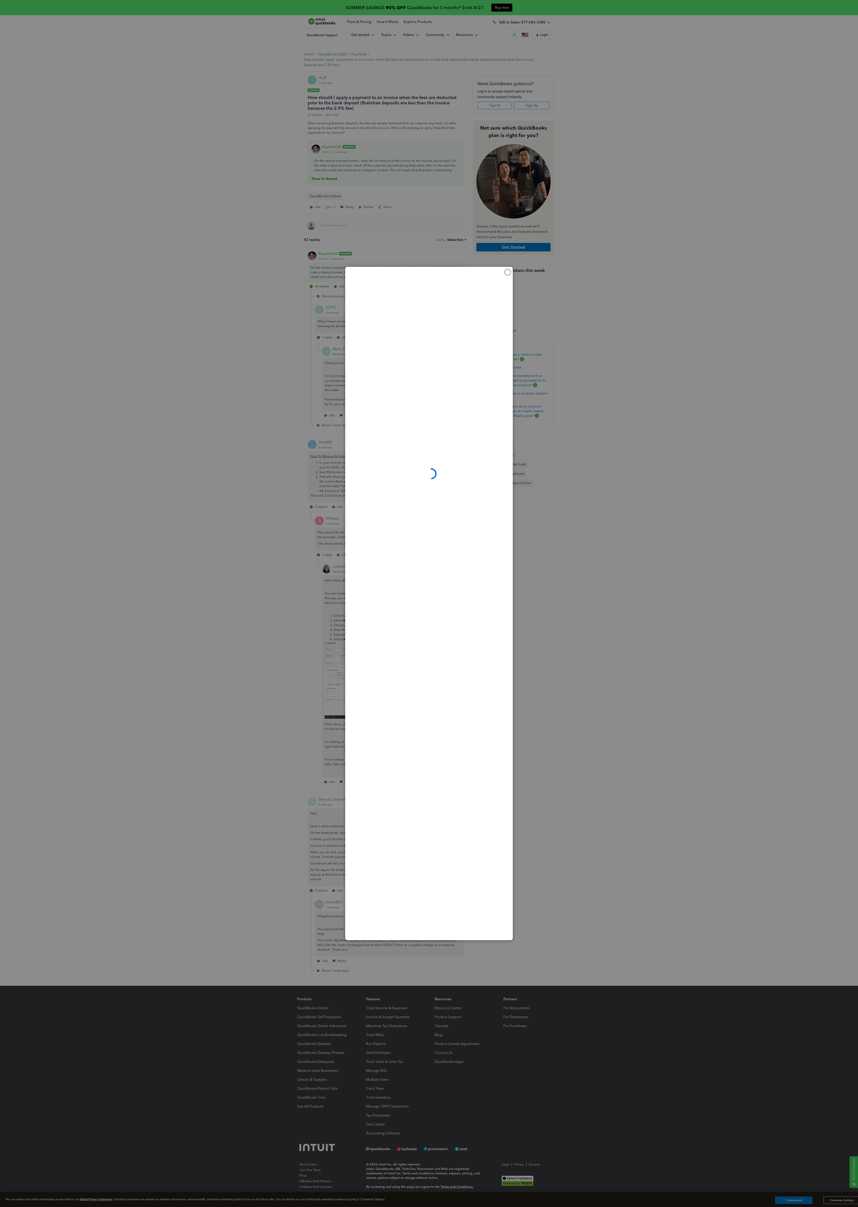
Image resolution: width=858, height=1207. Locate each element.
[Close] (508, 272)
